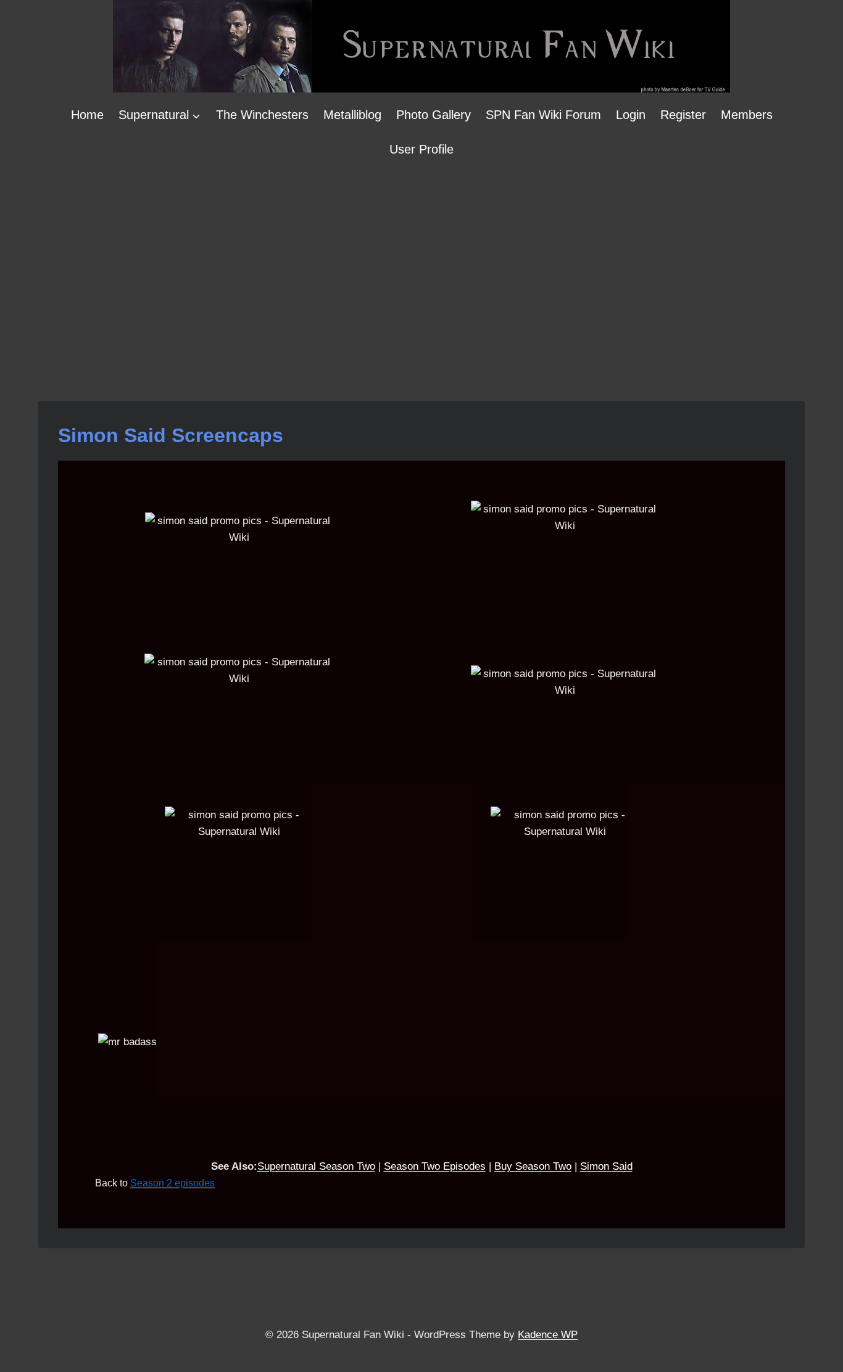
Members (747, 114)
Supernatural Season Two (316, 1166)
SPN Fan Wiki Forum (543, 114)
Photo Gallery (433, 114)
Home (87, 114)
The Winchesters (262, 114)
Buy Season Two (532, 1166)
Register (683, 114)
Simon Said (606, 1166)
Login (631, 114)
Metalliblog (352, 114)
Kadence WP (548, 1335)
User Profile (421, 149)
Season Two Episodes (435, 1166)
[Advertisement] (421, 259)
